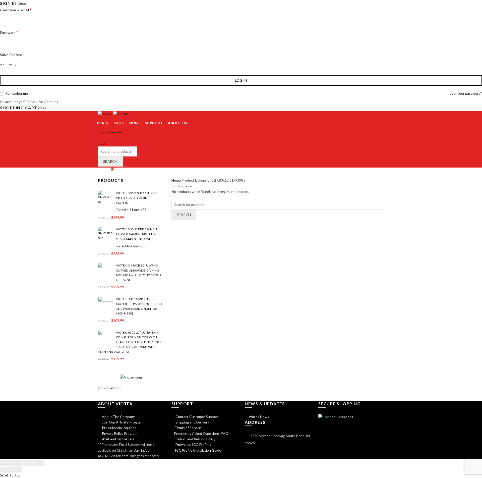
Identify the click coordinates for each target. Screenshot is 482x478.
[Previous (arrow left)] (5, 469)
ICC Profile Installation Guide (197, 450)
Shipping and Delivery (192, 422)
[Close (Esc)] (5, 463)
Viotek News (258, 416)
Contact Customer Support (197, 416)
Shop (119, 123)
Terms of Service (188, 428)
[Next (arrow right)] (16, 469)
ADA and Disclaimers (118, 439)
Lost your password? (466, 93)
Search (110, 161)
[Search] (99, 138)
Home (176, 180)
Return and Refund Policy (195, 439)
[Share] (16, 463)
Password (9, 32)
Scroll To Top (10, 475)
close (22, 3)
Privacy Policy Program (119, 433)
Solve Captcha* (12, 54)
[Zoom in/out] (39, 463)
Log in (241, 80)
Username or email (15, 9)
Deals (102, 123)
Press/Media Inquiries (118, 428)
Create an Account (42, 101)
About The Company (118, 416)
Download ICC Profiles (193, 444)
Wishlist (105, 169)
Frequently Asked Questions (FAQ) (201, 433)
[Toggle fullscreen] (28, 463)
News (134, 123)
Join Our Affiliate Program (122, 422)
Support (154, 123)
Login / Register (110, 132)
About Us (177, 123)
